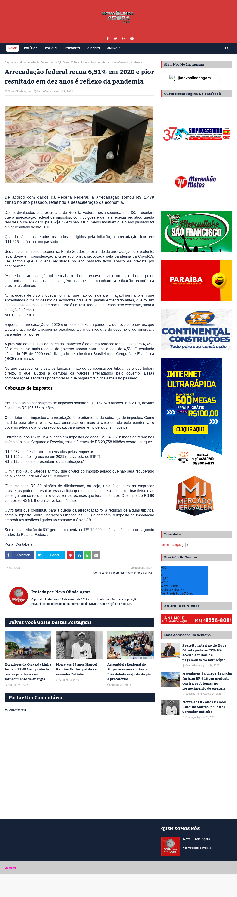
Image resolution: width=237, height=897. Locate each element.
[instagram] (124, 39)
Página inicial (13, 62)
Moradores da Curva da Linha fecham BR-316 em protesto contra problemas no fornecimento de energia (28, 672)
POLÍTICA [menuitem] (30, 48)
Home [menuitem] (12, 48)
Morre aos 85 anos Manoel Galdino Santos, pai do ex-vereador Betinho (77, 669)
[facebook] (107, 39)
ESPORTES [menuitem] (72, 48)
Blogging (10, 867)
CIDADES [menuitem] (93, 48)
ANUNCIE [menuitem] (113, 48)
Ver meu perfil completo (197, 847)
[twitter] (115, 39)
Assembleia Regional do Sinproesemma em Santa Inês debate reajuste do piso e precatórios (129, 672)
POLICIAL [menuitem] (51, 48)
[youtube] (132, 39)
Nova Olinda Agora (20, 91)
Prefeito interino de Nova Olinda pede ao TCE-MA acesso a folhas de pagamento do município (204, 653)
